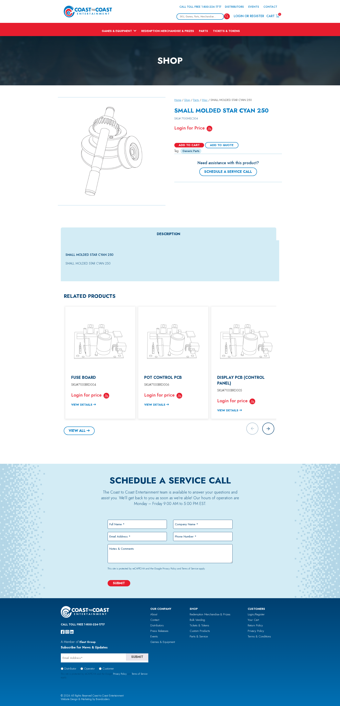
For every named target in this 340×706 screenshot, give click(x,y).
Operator (89, 668)
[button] (268, 429)
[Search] (227, 16)
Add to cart (189, 145)
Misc (205, 100)
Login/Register (256, 614)
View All (77, 430)
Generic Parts (190, 151)
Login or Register (249, 16)
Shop (187, 100)
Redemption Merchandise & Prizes (167, 31)
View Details (81, 404)
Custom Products (200, 631)
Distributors (234, 7)
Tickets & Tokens (226, 31)
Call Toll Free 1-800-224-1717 (200, 7)
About (153, 614)
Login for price (86, 395)
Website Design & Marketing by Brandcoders (85, 699)
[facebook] (63, 632)
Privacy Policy (169, 568)
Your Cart (253, 620)
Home (177, 100)
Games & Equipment (117, 31)
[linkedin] (72, 632)
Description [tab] (168, 234)
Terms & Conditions (259, 636)
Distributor (70, 668)
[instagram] (67, 632)
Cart (272, 15)
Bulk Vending (197, 620)
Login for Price (189, 128)
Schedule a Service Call (228, 171)
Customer (108, 668)
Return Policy (255, 625)
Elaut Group (87, 642)
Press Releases (159, 631)
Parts (203, 31)
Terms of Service (190, 568)
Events (253, 7)
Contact (270, 7)
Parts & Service (199, 636)
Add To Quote (222, 145)
